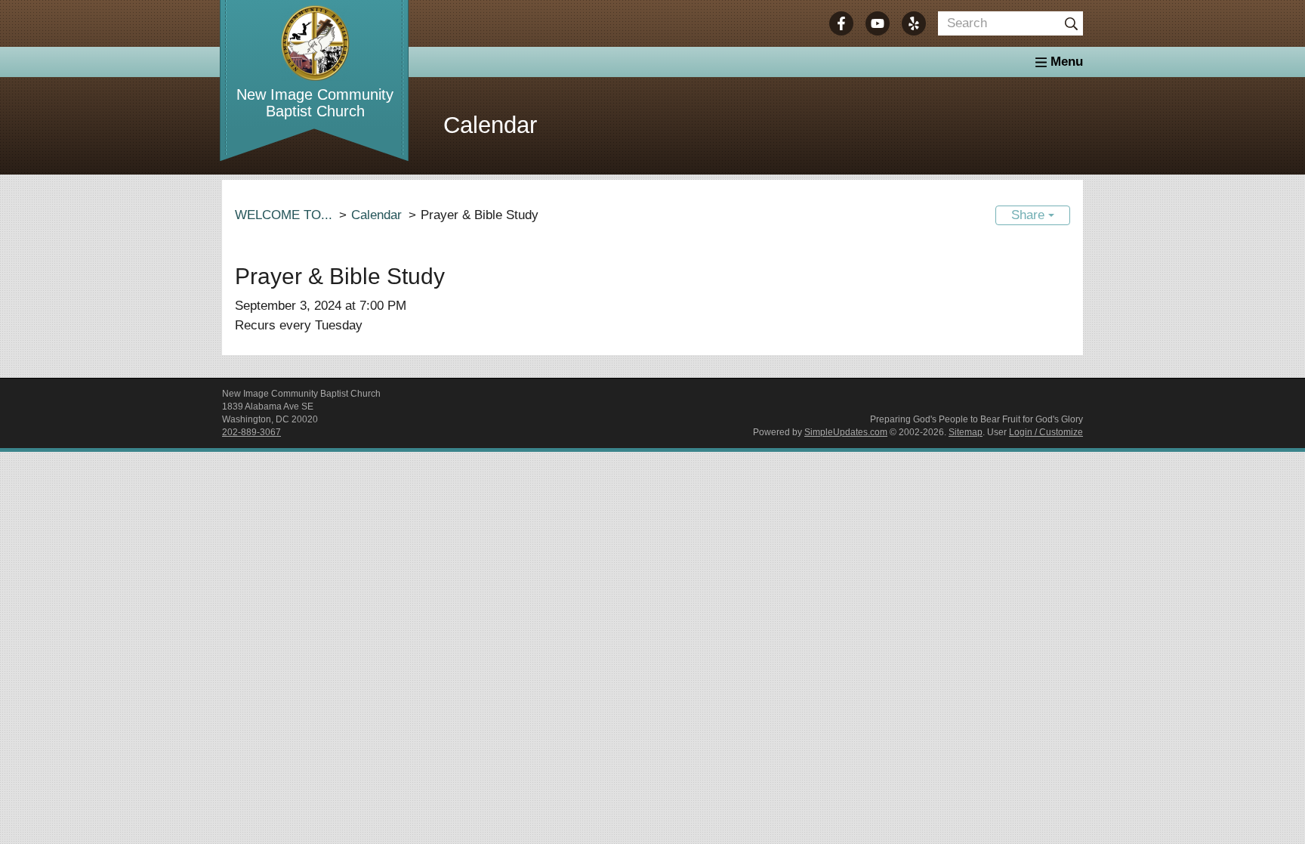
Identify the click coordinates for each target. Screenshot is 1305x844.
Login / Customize (1046, 432)
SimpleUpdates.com (845, 432)
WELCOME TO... (283, 215)
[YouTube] (877, 23)
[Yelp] (914, 23)
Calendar (376, 215)
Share (1029, 215)
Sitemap (966, 432)
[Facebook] (841, 23)
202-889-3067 (251, 432)
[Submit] (1071, 23)
